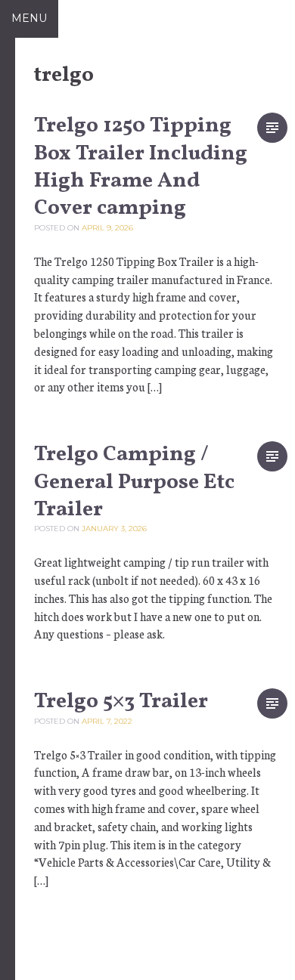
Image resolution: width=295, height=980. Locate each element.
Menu (29, 18)
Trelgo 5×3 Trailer (121, 701)
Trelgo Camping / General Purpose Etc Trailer (134, 482)
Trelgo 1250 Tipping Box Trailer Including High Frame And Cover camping (140, 167)
